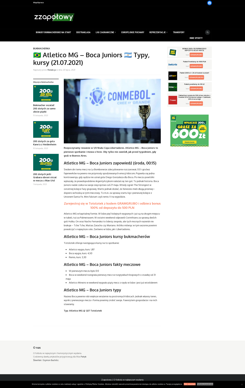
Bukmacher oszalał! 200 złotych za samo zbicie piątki (44, 108)
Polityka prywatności (205, 384)
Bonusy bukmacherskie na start (53, 32)
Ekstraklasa (83, 32)
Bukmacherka (41, 48)
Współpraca (38, 2)
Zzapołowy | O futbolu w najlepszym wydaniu (122, 379)
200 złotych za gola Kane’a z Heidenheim (44, 143)
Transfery (178, 32)
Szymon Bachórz (50, 360)
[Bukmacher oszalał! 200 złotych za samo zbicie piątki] (46, 94)
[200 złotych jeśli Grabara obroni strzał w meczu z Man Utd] (46, 163)
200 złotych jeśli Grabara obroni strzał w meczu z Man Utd (45, 177)
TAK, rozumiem (190, 384)
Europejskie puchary (132, 32)
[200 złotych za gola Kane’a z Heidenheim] (46, 130)
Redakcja (52, 70)
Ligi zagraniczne (105, 32)
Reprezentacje (157, 32)
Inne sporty (196, 38)
